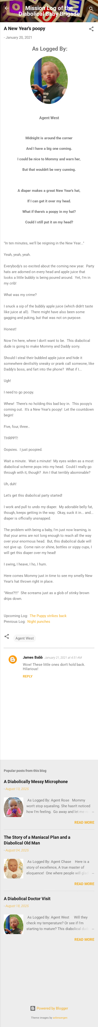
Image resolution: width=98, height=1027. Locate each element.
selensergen (60, 1017)
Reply (28, 676)
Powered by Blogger (52, 1008)
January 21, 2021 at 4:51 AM (63, 657)
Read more (84, 822)
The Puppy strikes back (48, 616)
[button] (91, 29)
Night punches (38, 621)
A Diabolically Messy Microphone (36, 781)
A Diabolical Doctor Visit (27, 898)
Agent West (24, 638)
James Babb (33, 657)
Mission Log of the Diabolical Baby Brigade (49, 11)
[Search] (91, 9)
